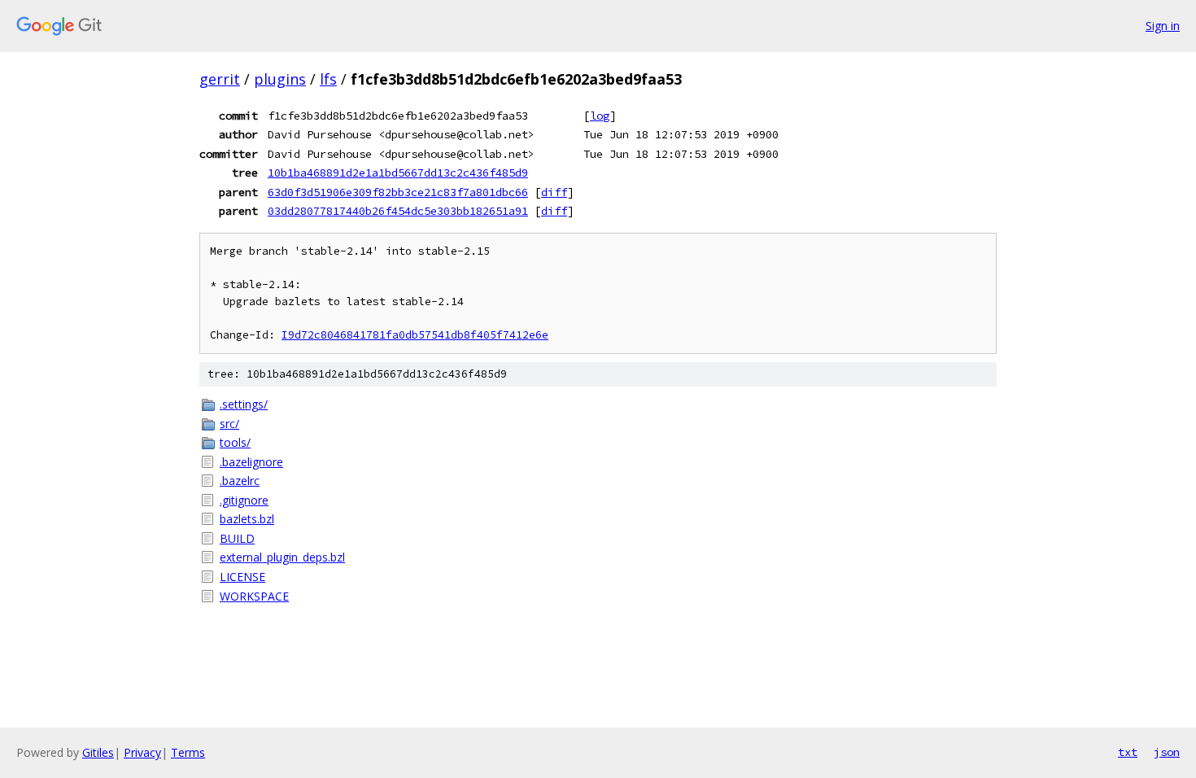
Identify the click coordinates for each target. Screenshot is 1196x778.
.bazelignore (251, 462)
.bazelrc (240, 480)
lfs (328, 79)
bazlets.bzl (247, 519)
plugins (280, 79)
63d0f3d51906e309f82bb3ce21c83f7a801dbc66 (398, 192)
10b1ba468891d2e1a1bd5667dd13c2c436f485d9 (398, 172)
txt (1127, 752)
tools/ (235, 442)
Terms (188, 752)
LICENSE (242, 576)
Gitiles (98, 752)
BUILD (237, 538)
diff (554, 192)
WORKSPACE (254, 596)
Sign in (1163, 25)
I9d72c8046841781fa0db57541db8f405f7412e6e (415, 335)
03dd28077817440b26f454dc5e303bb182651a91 (398, 210)
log (599, 115)
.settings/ (244, 404)
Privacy (142, 752)
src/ (229, 423)
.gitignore (244, 500)
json (1167, 752)
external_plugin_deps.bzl (282, 557)
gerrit (219, 79)
